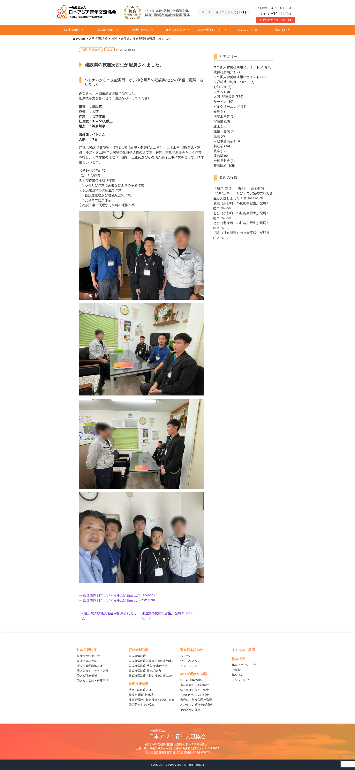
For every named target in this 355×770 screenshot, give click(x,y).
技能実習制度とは (88, 656)
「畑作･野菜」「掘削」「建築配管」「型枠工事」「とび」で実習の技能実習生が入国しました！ (243, 193)
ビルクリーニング (226, 106)
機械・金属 (221, 131)
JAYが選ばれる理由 (211, 29)
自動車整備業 (223, 141)
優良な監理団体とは (90, 665)
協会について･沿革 (244, 665)
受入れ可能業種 (87, 675)
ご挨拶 (236, 670)
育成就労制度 (106, 29)
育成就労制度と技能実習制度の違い (152, 660)
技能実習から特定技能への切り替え (152, 699)
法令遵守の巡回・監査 (194, 689)
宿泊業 (218, 121)
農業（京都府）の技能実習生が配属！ (241, 203)
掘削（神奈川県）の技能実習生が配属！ (243, 233)
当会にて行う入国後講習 (196, 699)
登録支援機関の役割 (141, 694)
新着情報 (220, 166)
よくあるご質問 (247, 29)
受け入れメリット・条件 (92, 670)
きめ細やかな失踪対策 (194, 694)
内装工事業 (221, 116)
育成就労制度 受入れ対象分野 (148, 665)
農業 (216, 151)
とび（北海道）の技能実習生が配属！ (241, 223)
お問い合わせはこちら (273, 19)
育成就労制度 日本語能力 (145, 670)
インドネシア (188, 665)
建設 (109, 49)
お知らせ (220, 87)
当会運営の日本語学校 (194, 685)
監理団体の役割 (87, 660)
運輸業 (218, 156)
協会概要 (281, 29)
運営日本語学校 (176, 29)
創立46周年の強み (192, 680)
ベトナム (186, 656)
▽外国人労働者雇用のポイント (236, 77)
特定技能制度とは (140, 689)
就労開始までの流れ (141, 704)
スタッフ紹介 (240, 679)
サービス (220, 101)
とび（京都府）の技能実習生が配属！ (241, 213)
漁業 (216, 136)
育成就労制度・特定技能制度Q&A (150, 675)
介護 (216, 111)
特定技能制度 (141, 29)
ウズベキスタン (190, 660)
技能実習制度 (71, 29)
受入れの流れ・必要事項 (92, 680)
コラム (218, 92)
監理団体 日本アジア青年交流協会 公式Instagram (119, 600)
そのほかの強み (190, 709)
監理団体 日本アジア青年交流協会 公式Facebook (119, 595)
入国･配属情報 (90, 49)
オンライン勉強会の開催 (196, 704)
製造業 (218, 146)
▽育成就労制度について (231, 82)
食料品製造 (221, 161)
